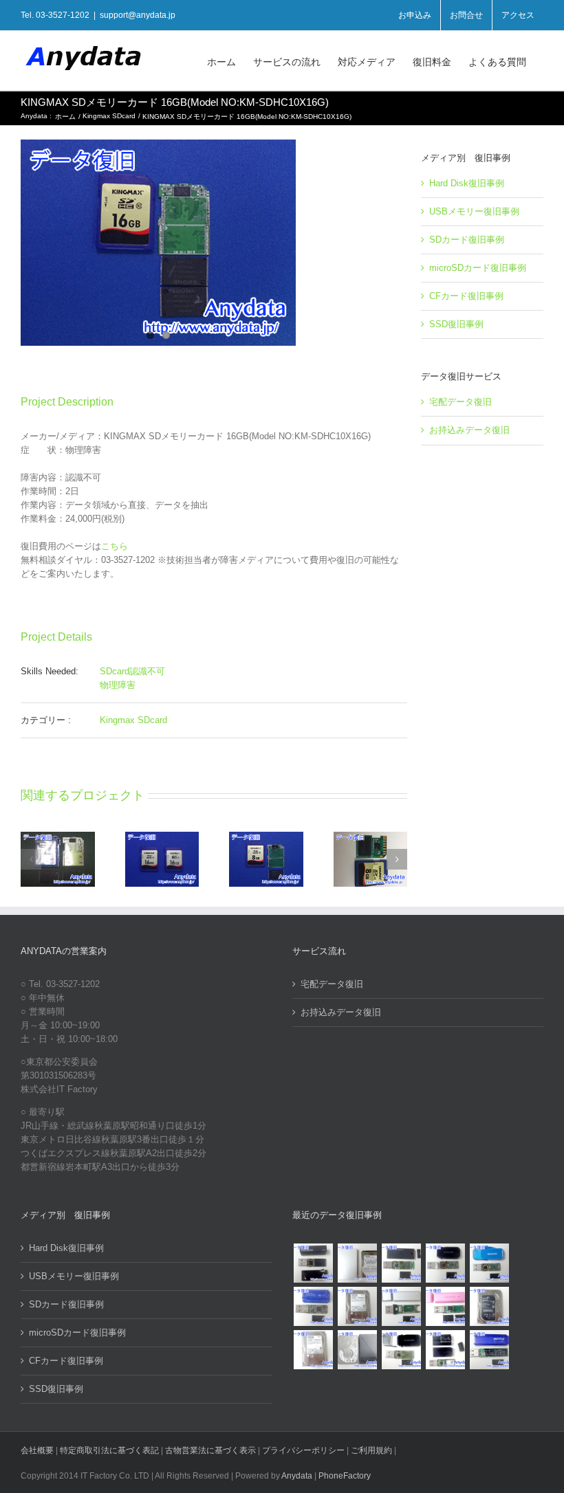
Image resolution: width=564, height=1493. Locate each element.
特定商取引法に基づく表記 (109, 1450)
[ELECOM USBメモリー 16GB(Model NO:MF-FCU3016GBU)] (445, 1263)
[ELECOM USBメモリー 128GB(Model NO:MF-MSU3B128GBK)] (401, 1263)
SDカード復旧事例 (466, 239)
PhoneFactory (344, 1476)
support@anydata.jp (137, 15)
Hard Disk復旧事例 (466, 183)
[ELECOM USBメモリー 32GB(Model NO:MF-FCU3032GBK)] (401, 1349)
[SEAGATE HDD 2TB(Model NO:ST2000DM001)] (489, 1306)
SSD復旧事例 (456, 324)
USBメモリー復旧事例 (474, 211)
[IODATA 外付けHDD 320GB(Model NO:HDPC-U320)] (357, 1263)
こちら (114, 546)
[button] (31, 859)
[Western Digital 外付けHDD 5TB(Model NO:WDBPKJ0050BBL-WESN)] (357, 1349)
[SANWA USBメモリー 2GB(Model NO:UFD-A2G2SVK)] (401, 1306)
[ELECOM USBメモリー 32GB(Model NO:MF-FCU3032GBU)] (489, 1263)
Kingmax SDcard (133, 720)
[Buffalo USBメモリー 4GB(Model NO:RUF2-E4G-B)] (489, 1349)
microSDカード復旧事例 (477, 268)
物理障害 (117, 685)
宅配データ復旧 (460, 402)
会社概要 (37, 1450)
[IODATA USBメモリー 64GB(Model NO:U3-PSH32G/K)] (313, 1263)
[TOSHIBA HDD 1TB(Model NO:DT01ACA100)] (357, 1306)
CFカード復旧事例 (466, 296)
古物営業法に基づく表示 (210, 1450)
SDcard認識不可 (132, 671)
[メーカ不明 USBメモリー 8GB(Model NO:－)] (445, 1306)
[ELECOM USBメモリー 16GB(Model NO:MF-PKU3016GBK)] (445, 1349)
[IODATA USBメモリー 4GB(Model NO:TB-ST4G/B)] (313, 1306)
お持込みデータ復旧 (469, 430)
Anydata (296, 1476)
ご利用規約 (372, 1450)
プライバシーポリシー (303, 1450)
